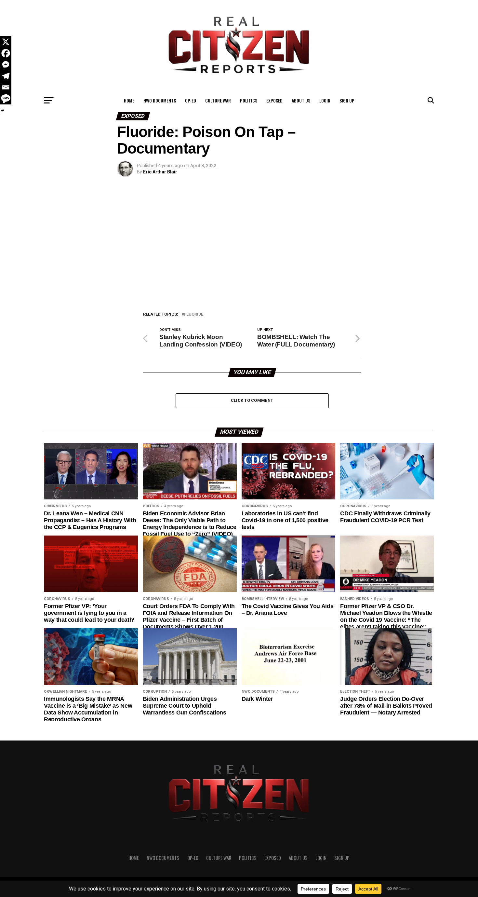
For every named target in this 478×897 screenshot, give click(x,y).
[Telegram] (5, 76)
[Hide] (2, 110)
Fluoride (193, 314)
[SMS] (5, 98)
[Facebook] (5, 53)
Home (129, 100)
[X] (5, 42)
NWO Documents (159, 100)
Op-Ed (190, 100)
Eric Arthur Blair (160, 171)
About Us (301, 100)
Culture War (218, 100)
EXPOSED (274, 100)
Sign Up (346, 100)
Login (324, 100)
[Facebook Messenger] (5, 64)
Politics (248, 100)
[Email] (5, 87)
